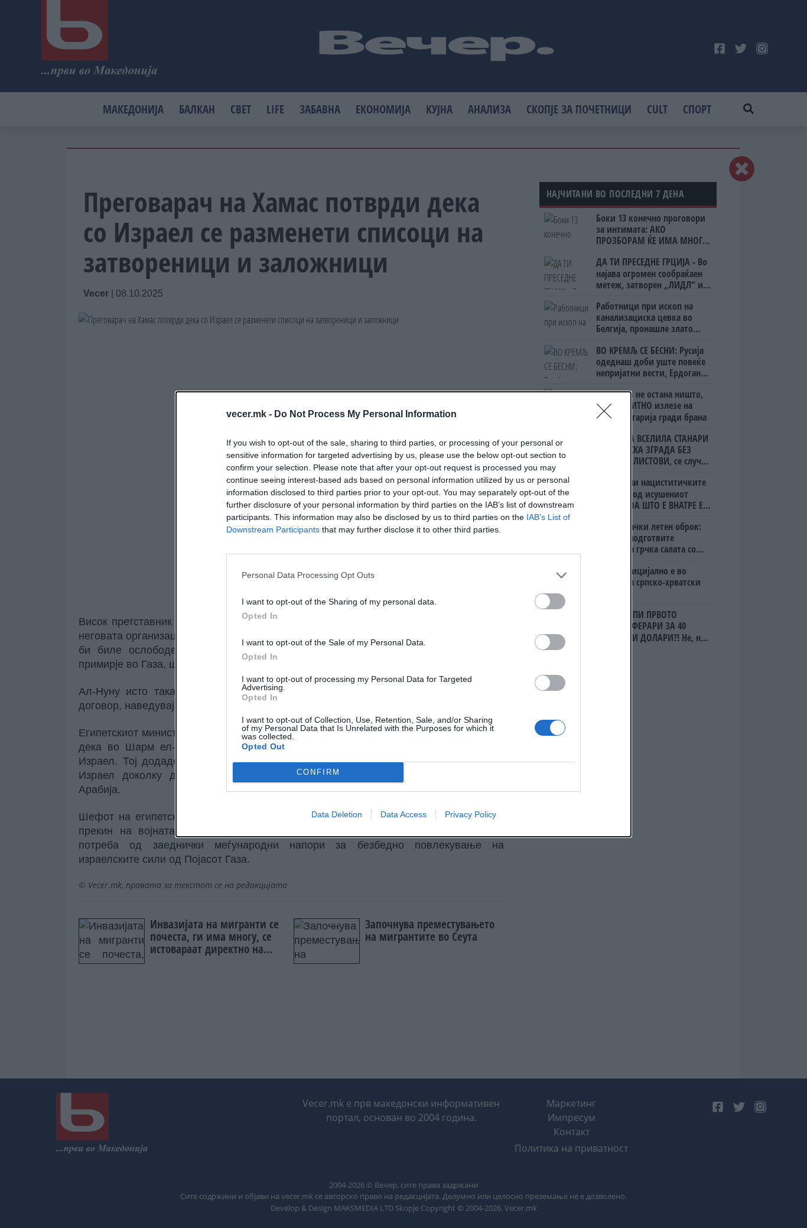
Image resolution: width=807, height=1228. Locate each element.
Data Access (403, 814)
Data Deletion (336, 814)
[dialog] (403, 614)
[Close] (608, 415)
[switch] (550, 601)
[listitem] (403, 575)
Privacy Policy (470, 814)
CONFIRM (318, 772)
